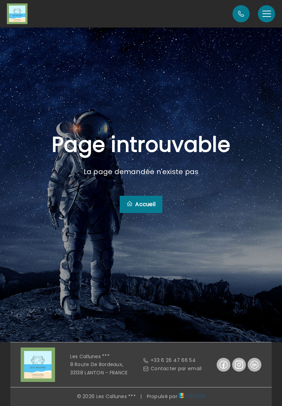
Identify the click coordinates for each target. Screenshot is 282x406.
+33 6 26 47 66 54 (173, 360)
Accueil (144, 204)
